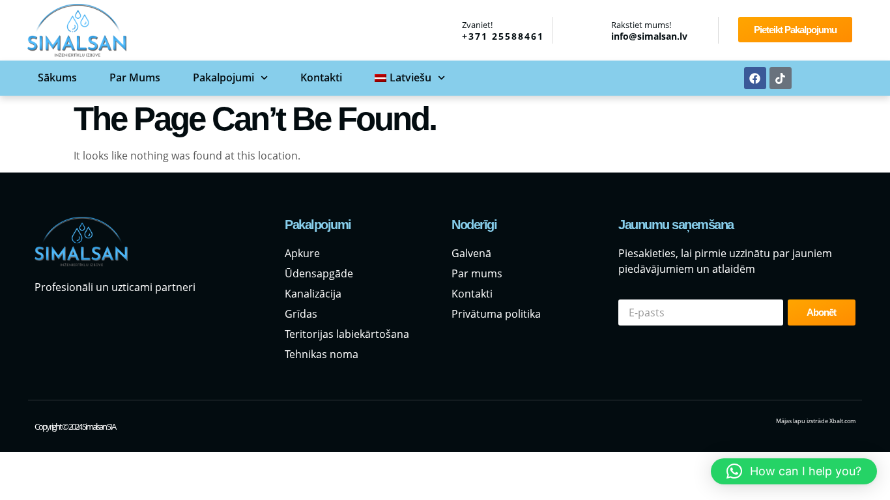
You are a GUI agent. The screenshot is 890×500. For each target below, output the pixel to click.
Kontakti (321, 77)
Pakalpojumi (223, 77)
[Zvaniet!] (445, 29)
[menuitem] (410, 78)
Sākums (57, 77)
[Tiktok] (780, 78)
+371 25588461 (503, 36)
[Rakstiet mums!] (594, 30)
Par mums (134, 77)
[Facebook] (755, 78)
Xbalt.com (842, 421)
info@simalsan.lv (649, 36)
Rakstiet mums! (641, 25)
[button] (794, 471)
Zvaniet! (477, 25)
